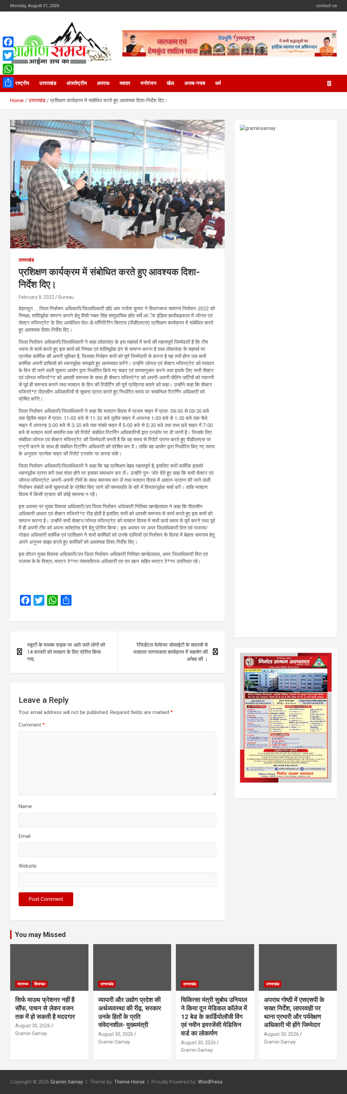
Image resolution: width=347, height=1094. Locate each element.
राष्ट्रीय (22, 83)
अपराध (103, 83)
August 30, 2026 (32, 1025)
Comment (32, 725)
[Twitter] (8, 55)
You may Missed (40, 935)
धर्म (218, 83)
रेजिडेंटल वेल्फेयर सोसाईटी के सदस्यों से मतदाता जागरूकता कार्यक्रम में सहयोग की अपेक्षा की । (171, 652)
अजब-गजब (194, 83)
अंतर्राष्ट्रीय (76, 83)
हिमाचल (39, 984)
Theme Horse (129, 1082)
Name (25, 806)
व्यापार (125, 83)
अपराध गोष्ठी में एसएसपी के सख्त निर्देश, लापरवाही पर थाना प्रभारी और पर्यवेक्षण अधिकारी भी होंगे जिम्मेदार (294, 1012)
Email (24, 836)
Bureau (66, 297)
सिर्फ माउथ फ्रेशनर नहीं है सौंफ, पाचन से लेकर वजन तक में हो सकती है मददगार (45, 1008)
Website (28, 866)
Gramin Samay (31, 1033)
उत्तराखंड (47, 83)
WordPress (210, 1082)
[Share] (8, 82)
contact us (326, 5)
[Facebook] (8, 42)
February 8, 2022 (36, 297)
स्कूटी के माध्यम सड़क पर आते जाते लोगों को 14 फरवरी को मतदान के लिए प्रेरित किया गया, (66, 652)
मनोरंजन (149, 83)
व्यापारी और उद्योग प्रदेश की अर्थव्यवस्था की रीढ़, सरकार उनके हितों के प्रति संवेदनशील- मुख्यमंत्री (129, 1012)
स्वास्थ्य (22, 984)
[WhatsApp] (8, 69)
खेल (170, 83)
